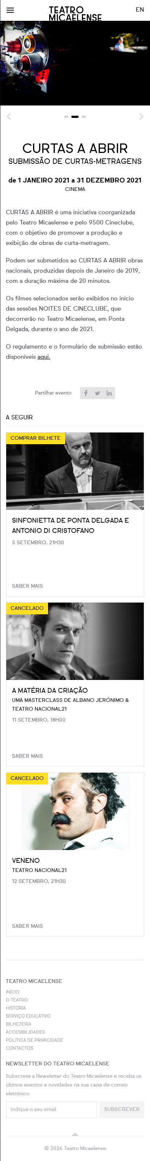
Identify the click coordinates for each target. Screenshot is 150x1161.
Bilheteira (18, 1024)
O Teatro (17, 1000)
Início (12, 992)
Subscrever (122, 1109)
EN (140, 10)
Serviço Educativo (28, 1016)
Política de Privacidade (34, 1040)
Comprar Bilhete (36, 438)
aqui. (44, 357)
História (16, 1008)
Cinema (75, 189)
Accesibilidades (25, 1032)
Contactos (19, 1048)
